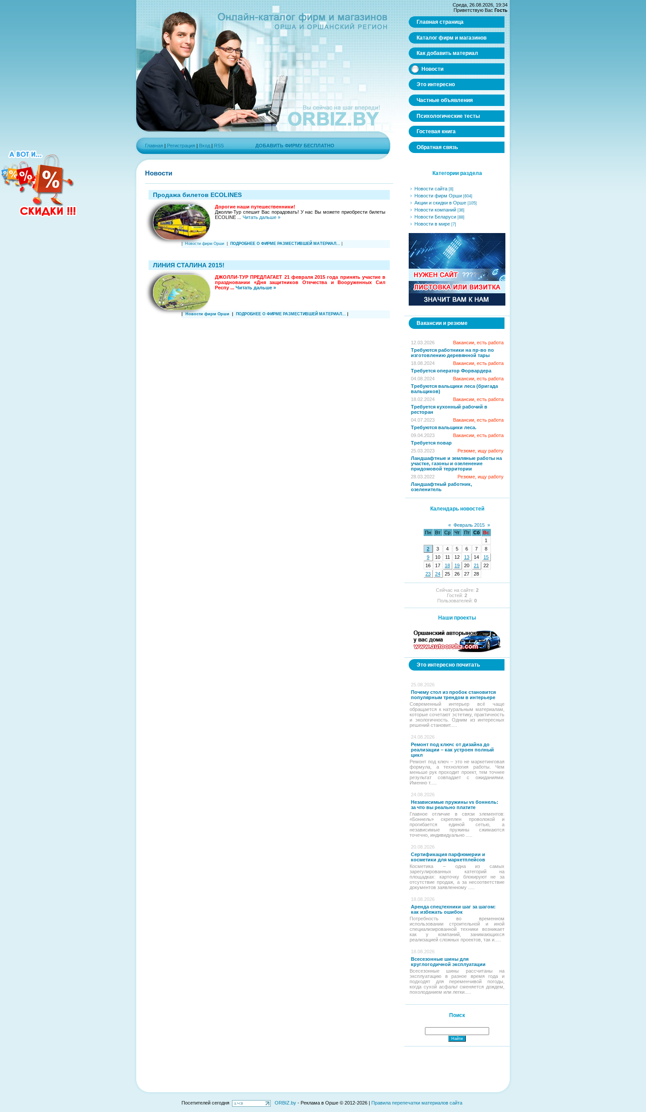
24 (437, 573)
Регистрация (181, 145)
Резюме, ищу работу (480, 450)
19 (457, 565)
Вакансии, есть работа (478, 342)
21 (476, 565)
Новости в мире (432, 223)
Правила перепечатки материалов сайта (416, 1102)
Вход (204, 145)
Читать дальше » (261, 217)
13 (466, 557)
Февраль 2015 (469, 525)
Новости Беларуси (435, 216)
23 (428, 573)
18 (447, 565)
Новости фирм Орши (204, 243)
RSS (219, 145)
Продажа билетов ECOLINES (197, 194)
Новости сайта (430, 188)
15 (486, 557)
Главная (154, 145)
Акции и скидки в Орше (440, 202)
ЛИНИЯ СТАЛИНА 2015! (189, 265)
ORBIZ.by (285, 1102)
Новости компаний (435, 209)
